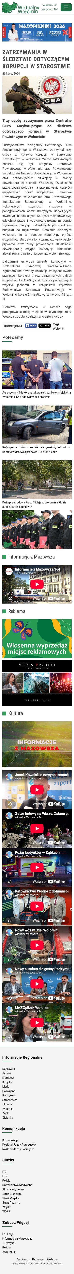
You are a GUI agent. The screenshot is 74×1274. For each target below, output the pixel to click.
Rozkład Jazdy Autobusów (19, 1144)
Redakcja (38, 1259)
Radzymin (8, 1095)
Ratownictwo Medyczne (17, 1184)
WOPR (6, 1211)
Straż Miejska (10, 1198)
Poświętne (8, 1091)
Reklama (52, 1259)
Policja (6, 1180)
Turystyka (8, 1243)
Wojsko (6, 1207)
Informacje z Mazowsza (17, 1238)
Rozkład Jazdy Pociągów (18, 1149)
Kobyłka (7, 1082)
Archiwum (22, 1259)
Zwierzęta (8, 1251)
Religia (6, 1247)
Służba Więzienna (13, 1189)
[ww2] (37, 638)
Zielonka (7, 1117)
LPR (4, 1176)
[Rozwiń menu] (66, 7)
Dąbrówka (8, 1068)
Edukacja (8, 1234)
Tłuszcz (7, 1104)
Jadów (6, 1073)
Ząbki (5, 1113)
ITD (4, 1171)
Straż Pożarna (11, 1202)
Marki (5, 1086)
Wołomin (59, 328)
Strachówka (9, 1100)
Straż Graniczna (12, 1193)
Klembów (8, 1077)
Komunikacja (10, 1140)
